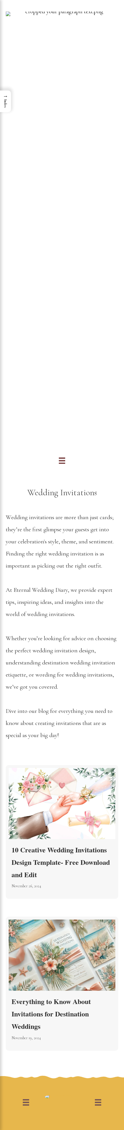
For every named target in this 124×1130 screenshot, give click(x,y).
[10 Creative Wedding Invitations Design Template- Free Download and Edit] (62, 832)
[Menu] (62, 460)
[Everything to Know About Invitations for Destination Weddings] (62, 983)
